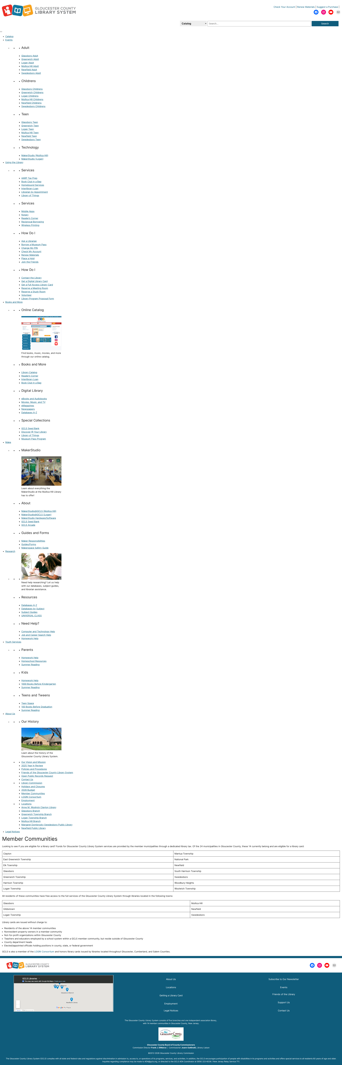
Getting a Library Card (171, 995)
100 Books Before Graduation (36, 706)
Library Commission (31, 783)
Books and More (14, 302)
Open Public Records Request (37, 776)
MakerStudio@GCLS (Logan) (36, 514)
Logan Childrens (29, 96)
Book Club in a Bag (31, 181)
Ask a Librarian (29, 241)
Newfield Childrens (31, 103)
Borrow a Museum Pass (33, 244)
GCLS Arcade (28, 525)
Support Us (284, 1002)
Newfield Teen (29, 136)
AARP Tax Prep (29, 178)
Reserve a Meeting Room (34, 288)
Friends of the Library (283, 994)
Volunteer (26, 295)
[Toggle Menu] (1, 31)
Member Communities (33, 793)
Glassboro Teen (29, 122)
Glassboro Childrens (32, 89)
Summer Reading (30, 664)
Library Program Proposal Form (37, 298)
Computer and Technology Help (38, 631)
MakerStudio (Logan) (32, 159)
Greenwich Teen (30, 125)
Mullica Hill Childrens (32, 99)
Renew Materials (306, 7)
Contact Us (27, 779)
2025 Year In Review (32, 765)
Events (9, 40)
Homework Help (29, 638)
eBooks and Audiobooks (34, 398)
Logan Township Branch (34, 817)
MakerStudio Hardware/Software (38, 518)
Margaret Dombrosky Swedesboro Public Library (46, 824)
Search (325, 23)
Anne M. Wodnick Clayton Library (38, 807)
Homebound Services (32, 185)
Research (10, 551)
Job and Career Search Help (36, 635)
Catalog (9, 36)
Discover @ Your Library (34, 432)
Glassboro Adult (29, 55)
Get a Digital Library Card (34, 281)
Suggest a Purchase (327, 7)
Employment (28, 800)
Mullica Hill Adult (30, 66)
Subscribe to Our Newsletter (284, 979)
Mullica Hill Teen (30, 132)
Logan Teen (27, 129)
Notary (24, 214)
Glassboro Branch (30, 810)
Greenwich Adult (30, 59)
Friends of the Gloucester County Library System (47, 772)
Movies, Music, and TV (33, 402)
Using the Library (14, 162)
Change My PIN (29, 248)
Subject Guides (29, 612)
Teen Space (27, 703)
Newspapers (28, 409)
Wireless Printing (30, 225)
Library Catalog (29, 372)
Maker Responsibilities (33, 541)
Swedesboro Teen (31, 139)
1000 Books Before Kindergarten (38, 684)
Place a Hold (27, 258)
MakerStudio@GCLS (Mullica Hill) (38, 511)
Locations (26, 804)
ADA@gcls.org (151, 1061)
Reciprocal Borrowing (32, 221)
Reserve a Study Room (33, 291)
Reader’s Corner (29, 218)
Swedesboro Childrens (33, 106)
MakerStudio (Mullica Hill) (34, 155)
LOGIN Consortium (31, 797)
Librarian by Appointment (34, 192)
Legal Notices (12, 831)
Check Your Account (284, 7)
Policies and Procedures (34, 769)
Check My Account (31, 251)
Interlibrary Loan (29, 188)
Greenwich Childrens (32, 92)
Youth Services (13, 642)
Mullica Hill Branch (31, 821)
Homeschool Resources (33, 661)
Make (8, 442)
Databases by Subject (32, 608)
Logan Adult (27, 62)
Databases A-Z (29, 412)
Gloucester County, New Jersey (185, 1023)
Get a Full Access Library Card (37, 284)
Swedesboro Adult (31, 73)
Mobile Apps (27, 211)
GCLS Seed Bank (30, 428)
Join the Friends (29, 262)
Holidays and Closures (33, 786)
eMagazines (27, 405)
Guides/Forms (28, 544)
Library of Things (30, 195)
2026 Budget (28, 790)
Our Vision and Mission (33, 762)
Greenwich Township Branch (36, 814)
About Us (10, 713)
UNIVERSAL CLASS (31, 615)
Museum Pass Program (33, 439)
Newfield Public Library (33, 828)
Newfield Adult (29, 69)
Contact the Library (31, 277)
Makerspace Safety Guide (34, 548)
